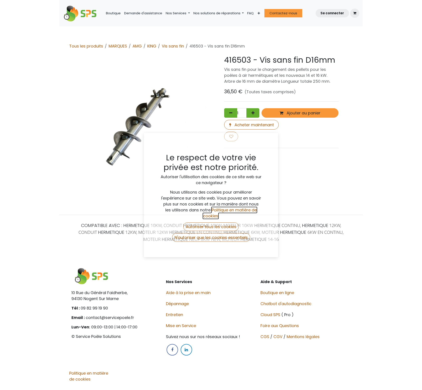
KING (151, 46)
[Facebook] (172, 349)
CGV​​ (277, 336)
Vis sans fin (173, 46)
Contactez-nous (283, 13)
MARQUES (118, 46)
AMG (137, 46)
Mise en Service (181, 325)
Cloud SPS (270, 314)
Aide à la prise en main (188, 292)
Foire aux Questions (280, 325)
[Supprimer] (230, 113)
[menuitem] (113, 13)
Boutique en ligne (277, 292)
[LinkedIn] (186, 349)
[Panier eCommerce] (354, 13)
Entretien (174, 314)
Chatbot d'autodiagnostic (286, 303)
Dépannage (178, 303)
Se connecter (332, 13)
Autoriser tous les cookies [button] (211, 226)
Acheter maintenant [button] (253, 125)
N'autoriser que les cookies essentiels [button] (211, 237)
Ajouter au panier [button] (303, 113)
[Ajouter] (252, 113)
